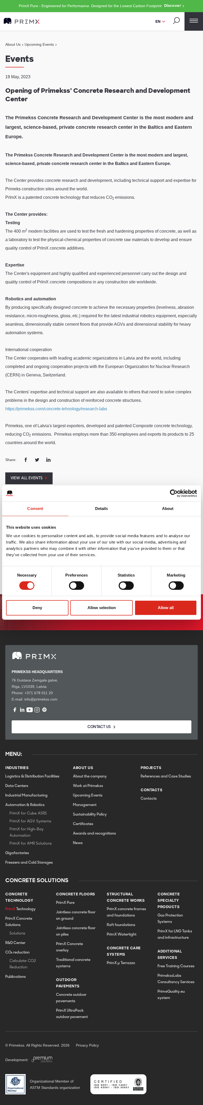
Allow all (166, 607)
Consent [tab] (35, 508)
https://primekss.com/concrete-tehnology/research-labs (56, 409)
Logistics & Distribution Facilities (32, 777)
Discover (172, 6)
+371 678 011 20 (39, 693)
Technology (20, 909)
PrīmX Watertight (121, 935)
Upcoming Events (88, 796)
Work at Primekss (88, 786)
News (78, 843)
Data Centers (16, 786)
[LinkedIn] (22, 710)
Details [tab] (101, 508)
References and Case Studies (166, 777)
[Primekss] (21, 20)
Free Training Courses (176, 966)
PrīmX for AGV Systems (30, 821)
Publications (15, 977)
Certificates (83, 824)
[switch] (76, 585)
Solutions (17, 934)
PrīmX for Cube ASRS (28, 814)
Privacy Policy (87, 1045)
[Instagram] (37, 710)
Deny (37, 607)
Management (84, 805)
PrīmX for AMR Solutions (31, 844)
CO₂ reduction (17, 953)
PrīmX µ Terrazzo (121, 963)
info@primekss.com (40, 699)
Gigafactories (17, 853)
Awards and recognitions (94, 834)
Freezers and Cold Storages (29, 863)
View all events (27, 478)
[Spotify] (44, 710)
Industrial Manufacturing (26, 796)
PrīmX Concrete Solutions (18, 922)
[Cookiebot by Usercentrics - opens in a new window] (174, 493)
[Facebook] (15, 710)
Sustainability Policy (90, 815)
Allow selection (101, 607)
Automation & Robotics (25, 805)
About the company (90, 777)
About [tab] (168, 508)
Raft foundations (121, 925)
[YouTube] (29, 710)
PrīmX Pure (65, 903)
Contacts (149, 799)
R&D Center (15, 943)
